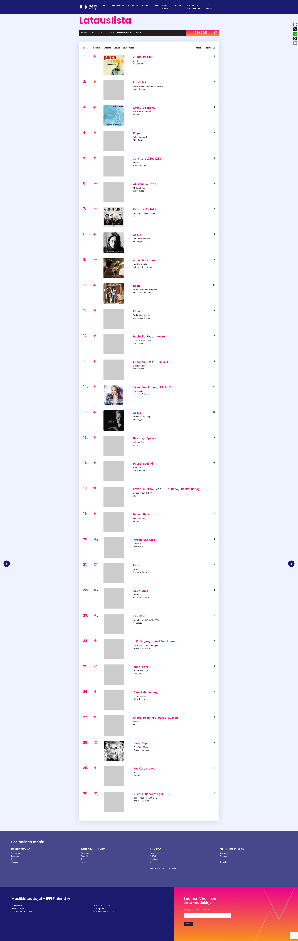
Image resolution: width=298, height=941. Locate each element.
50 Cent (153, 798)
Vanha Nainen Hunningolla (145, 289)
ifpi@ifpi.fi (98, 909)
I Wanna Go (138, 442)
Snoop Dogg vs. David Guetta (155, 718)
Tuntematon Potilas (142, 111)
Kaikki (84, 32)
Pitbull (139, 336)
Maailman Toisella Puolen (144, 213)
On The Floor (139, 391)
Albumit (103, 32)
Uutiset (178, 5)
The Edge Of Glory (142, 747)
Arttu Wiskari (144, 108)
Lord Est (139, 82)
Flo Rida (171, 489)
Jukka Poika (142, 57)
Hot (135, 772)
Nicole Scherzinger (149, 794)
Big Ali (162, 362)
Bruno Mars (141, 514)
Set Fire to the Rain (141, 238)
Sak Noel (140, 616)
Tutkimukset (117, 5)
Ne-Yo (161, 336)
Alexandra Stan (144, 184)
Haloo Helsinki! (145, 209)
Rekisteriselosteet (101, 911)
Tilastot (133, 5)
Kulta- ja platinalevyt (194, 7)
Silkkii (135, 61)
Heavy (136, 569)
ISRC (156, 5)
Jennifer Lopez (145, 387)
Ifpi (104, 5)
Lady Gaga (140, 590)
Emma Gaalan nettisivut (160, 868)
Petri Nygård (157, 86)
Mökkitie (137, 543)
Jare (136, 158)
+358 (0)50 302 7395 (102, 906)
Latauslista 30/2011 (291, 563)
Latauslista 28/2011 (6, 563)
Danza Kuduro (139, 366)
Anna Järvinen (144, 260)
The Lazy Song (139, 518)
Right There (139, 798)
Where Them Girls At (142, 493)
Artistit (140, 32)
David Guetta (143, 489)
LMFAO (137, 311)
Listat (146, 5)
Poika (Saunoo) (140, 137)
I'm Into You (139, 645)
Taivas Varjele (140, 696)
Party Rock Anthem (142, 315)
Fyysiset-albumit (125, 32)
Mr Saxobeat (139, 188)
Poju (136, 133)
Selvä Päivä (138, 467)
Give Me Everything (142, 340)
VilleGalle (153, 158)
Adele (137, 235)
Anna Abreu (142, 667)
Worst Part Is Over (142, 670)
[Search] (208, 5)
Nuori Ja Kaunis (140, 264)
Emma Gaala (165, 7)
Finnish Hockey (145, 692)
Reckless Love (144, 768)
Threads (14, 862)
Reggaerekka (139, 86)
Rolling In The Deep (142, 416)
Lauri (137, 565)
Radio (111, 32)
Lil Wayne (141, 641)
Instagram (15, 853)
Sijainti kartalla (19, 911)
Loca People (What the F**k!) (146, 620)
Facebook (15, 856)
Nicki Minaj (190, 489)
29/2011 (201, 32)
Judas (136, 594)
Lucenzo (139, 362)
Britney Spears (144, 438)
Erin (136, 285)
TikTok (153, 856)
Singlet (93, 32)
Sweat (136, 721)
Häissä (136, 162)
